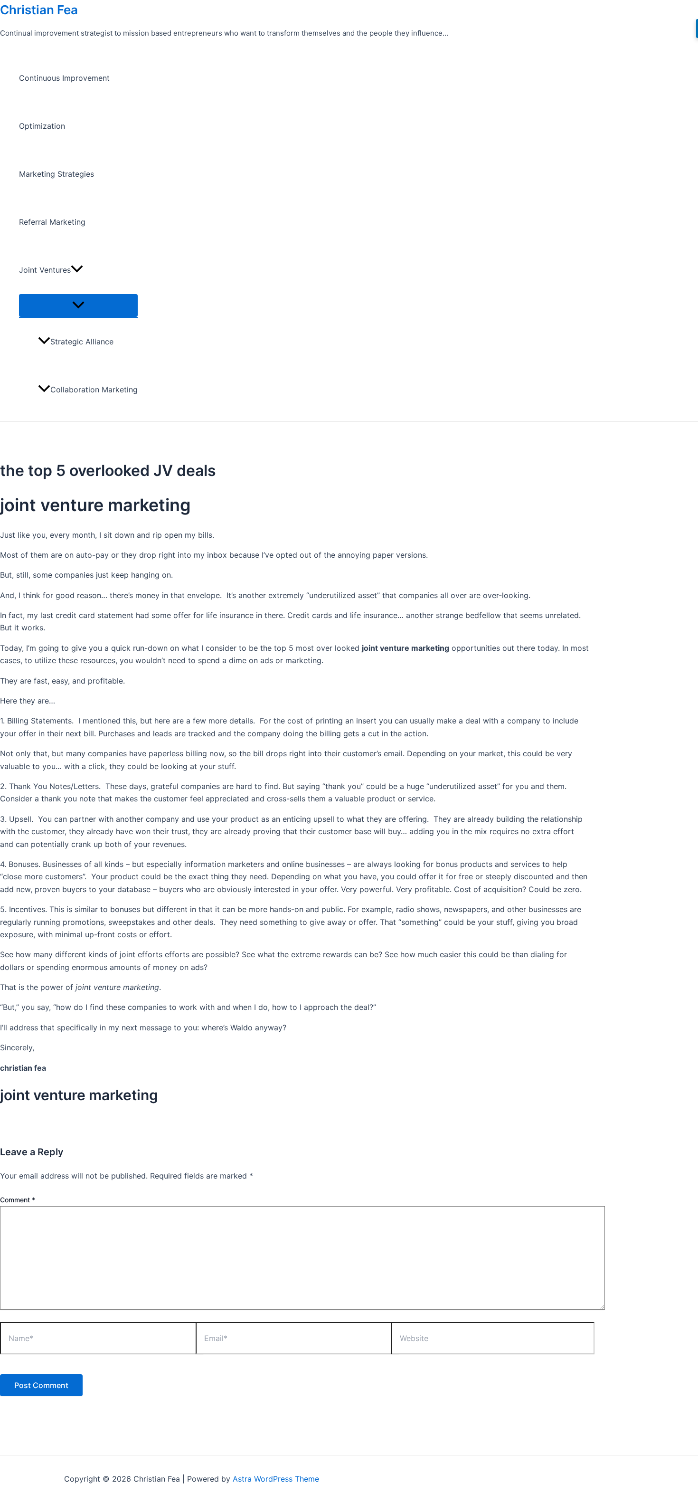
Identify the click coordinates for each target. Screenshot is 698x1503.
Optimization (42, 126)
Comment (17, 1200)
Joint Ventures (45, 270)
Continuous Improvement (64, 78)
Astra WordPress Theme (276, 1479)
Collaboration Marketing (94, 389)
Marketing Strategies (56, 174)
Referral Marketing (52, 222)
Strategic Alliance (81, 341)
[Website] (492, 1340)
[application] (77, 270)
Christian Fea (39, 9)
